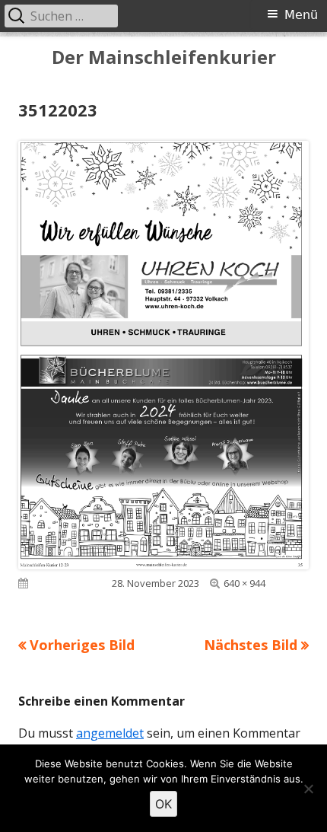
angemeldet (110, 733)
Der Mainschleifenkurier (164, 57)
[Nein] (308, 788)
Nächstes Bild (250, 645)
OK (163, 803)
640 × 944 (244, 583)
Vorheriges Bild (82, 645)
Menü (301, 15)
